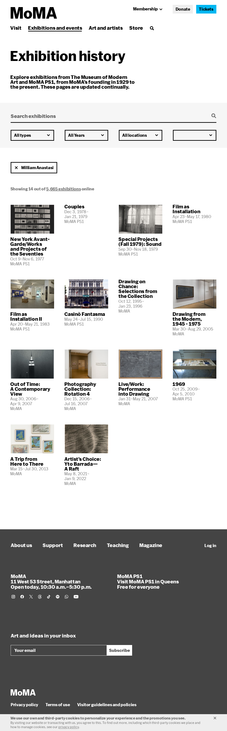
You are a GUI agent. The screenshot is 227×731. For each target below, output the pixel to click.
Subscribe (119, 650)
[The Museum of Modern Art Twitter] (31, 596)
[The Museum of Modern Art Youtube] (76, 596)
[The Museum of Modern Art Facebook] (22, 596)
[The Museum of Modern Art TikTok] (48, 596)
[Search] (151, 27)
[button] (16, 168)
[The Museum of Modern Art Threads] (39, 596)
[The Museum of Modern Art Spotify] (57, 596)
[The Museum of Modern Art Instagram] (13, 596)
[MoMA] (23, 692)
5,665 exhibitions (63, 188)
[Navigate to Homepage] (34, 13)
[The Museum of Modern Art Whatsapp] (66, 596)
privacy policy (68, 727)
